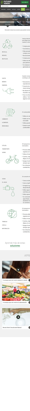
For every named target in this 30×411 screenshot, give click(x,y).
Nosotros (3, 9)
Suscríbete (25, 2)
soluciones (15, 245)
